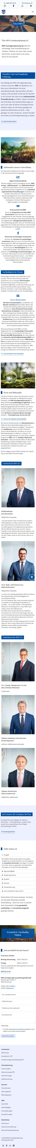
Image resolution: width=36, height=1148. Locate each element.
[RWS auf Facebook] (6, 1145)
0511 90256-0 (10, 986)
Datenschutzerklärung (18, 1029)
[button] (33, 12)
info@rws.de (10, 988)
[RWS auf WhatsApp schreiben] (10, 1145)
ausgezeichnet (5, 448)
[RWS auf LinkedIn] (13, 1145)
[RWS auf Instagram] (3, 1145)
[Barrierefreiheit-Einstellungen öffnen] (32, 577)
